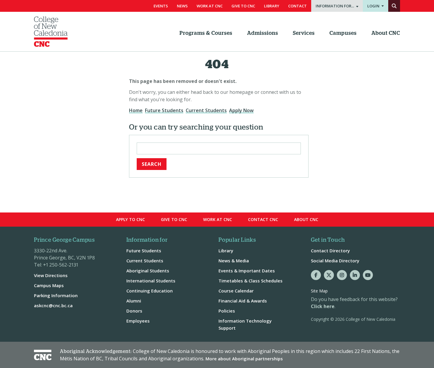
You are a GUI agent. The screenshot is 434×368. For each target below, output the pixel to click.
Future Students (164, 110)
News (182, 6)
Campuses (343, 33)
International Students (150, 281)
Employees (138, 321)
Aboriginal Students (147, 271)
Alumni (133, 301)
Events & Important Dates (246, 271)
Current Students (206, 110)
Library (271, 6)
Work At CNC (210, 6)
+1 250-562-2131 (60, 264)
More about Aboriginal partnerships (244, 359)
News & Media (233, 261)
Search (394, 6)
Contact (297, 6)
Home (136, 110)
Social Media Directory (335, 261)
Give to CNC (174, 219)
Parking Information (56, 295)
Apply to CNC (130, 219)
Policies (226, 311)
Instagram (342, 275)
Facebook (316, 275)
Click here (323, 306)
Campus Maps (49, 285)
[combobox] (219, 148)
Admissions (262, 33)
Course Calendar (236, 291)
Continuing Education (149, 291)
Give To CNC (243, 6)
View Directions (51, 275)
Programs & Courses (206, 33)
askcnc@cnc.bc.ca (53, 305)
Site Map (319, 291)
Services (304, 33)
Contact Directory (330, 250)
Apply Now (241, 110)
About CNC (385, 33)
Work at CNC (217, 219)
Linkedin (355, 275)
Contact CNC (263, 219)
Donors (134, 311)
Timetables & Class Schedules (250, 281)
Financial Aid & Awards (242, 301)
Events (161, 6)
